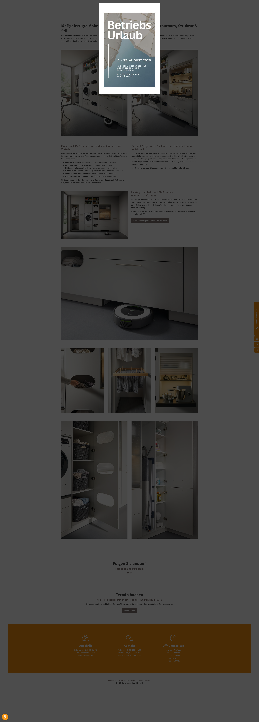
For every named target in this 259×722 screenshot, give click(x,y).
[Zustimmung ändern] (5, 717)
